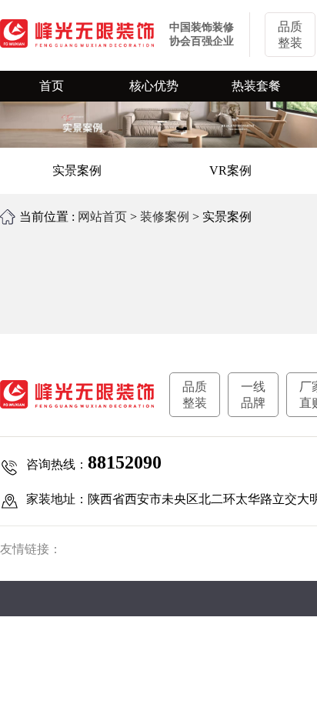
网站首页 (102, 216)
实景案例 (77, 170)
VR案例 (230, 170)
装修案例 (164, 216)
